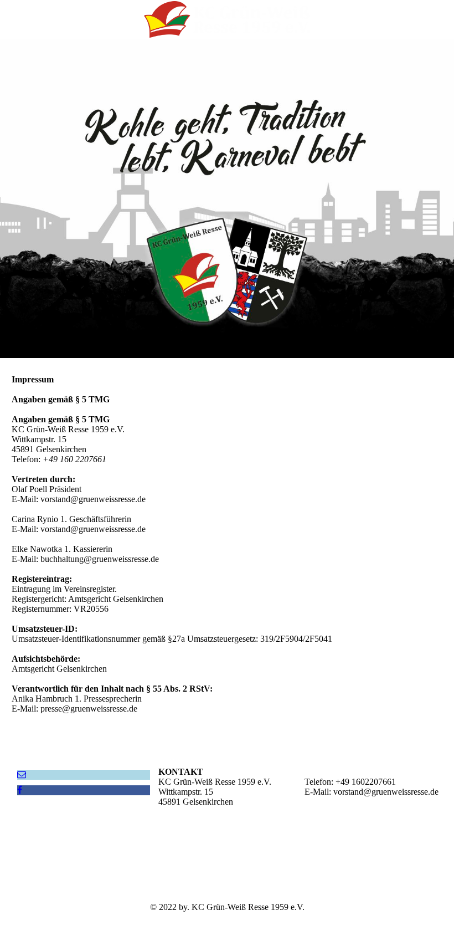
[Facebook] (19, 790)
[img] (227, 19)
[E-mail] (21, 774)
